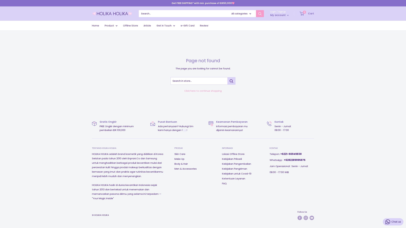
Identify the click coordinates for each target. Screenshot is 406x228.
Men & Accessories (185, 168)
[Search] (260, 13)
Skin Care (179, 154)
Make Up (179, 159)
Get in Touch (164, 25)
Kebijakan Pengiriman (234, 168)
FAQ (224, 183)
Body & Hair (181, 163)
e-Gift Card (187, 25)
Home (95, 25)
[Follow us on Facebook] (300, 218)
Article (147, 25)
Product (109, 25)
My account (278, 15)
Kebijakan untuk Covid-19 (236, 173)
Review (204, 25)
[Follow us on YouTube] (312, 218)
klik (185, 130)
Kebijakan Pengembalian (236, 163)
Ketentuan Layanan (233, 178)
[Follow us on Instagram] (306, 218)
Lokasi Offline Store (233, 154)
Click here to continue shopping (203, 90)
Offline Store (130, 25)
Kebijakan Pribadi (232, 159)
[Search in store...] (231, 81)
